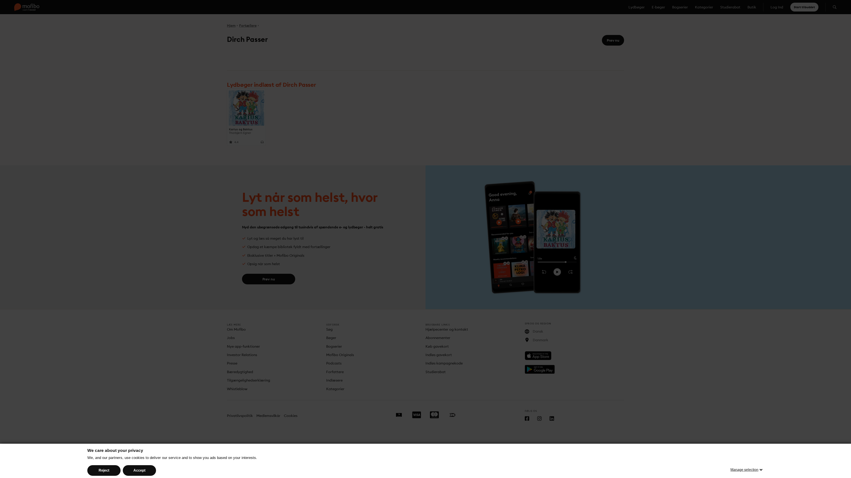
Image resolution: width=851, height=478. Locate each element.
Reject (104, 470)
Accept (139, 470)
